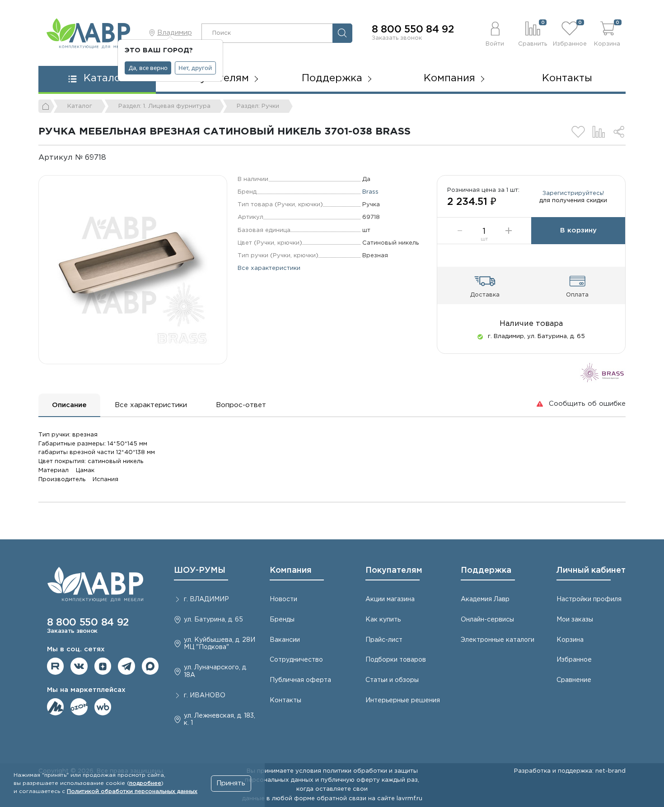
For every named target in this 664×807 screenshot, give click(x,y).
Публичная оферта (300, 680)
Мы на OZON (79, 706)
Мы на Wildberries (103, 706)
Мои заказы (574, 619)
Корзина (570, 640)
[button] (495, 33)
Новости (283, 599)
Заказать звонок (397, 38)
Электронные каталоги (497, 640)
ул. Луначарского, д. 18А (215, 671)
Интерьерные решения (402, 700)
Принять (230, 783)
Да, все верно (148, 68)
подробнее (145, 783)
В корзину (578, 230)
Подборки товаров (395, 660)
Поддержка (486, 570)
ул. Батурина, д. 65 (213, 619)
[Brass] (602, 372)
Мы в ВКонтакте (79, 666)
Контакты (567, 78)
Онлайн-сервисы (487, 619)
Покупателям (393, 570)
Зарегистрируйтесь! (573, 193)
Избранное (574, 660)
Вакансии (285, 640)
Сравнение (573, 680)
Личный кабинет (591, 570)
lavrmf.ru (409, 798)
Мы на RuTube (55, 666)
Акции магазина (390, 599)
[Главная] (46, 106)
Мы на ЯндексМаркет (55, 706)
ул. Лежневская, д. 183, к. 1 (219, 719)
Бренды (282, 619)
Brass (370, 192)
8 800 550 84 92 (413, 29)
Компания (291, 570)
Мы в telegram (126, 666)
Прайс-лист (383, 640)
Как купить (383, 619)
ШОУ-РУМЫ (199, 570)
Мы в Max (150, 666)
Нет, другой (195, 68)
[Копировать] (113, 157)
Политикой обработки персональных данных (132, 791)
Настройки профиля (589, 599)
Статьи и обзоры (392, 680)
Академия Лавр (485, 599)
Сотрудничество (296, 660)
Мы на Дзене (103, 666)
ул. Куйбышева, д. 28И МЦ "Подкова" (219, 643)
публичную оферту (350, 780)
